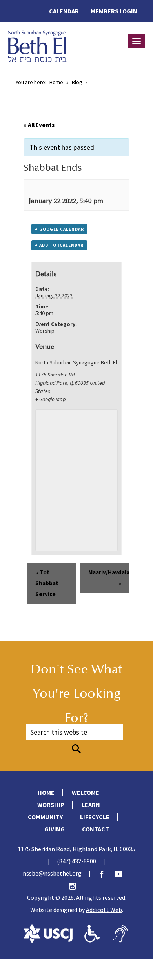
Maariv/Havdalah (108, 577)
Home (56, 82)
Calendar (64, 11)
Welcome (85, 792)
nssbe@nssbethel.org (52, 873)
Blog (77, 82)
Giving (54, 829)
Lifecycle (94, 817)
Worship (45, 330)
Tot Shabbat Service (46, 583)
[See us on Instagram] (76, 885)
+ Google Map (50, 399)
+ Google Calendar (59, 229)
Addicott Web (104, 910)
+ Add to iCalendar (59, 245)
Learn (91, 805)
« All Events (39, 124)
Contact (95, 829)
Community (45, 817)
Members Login (114, 11)
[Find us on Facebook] (105, 873)
